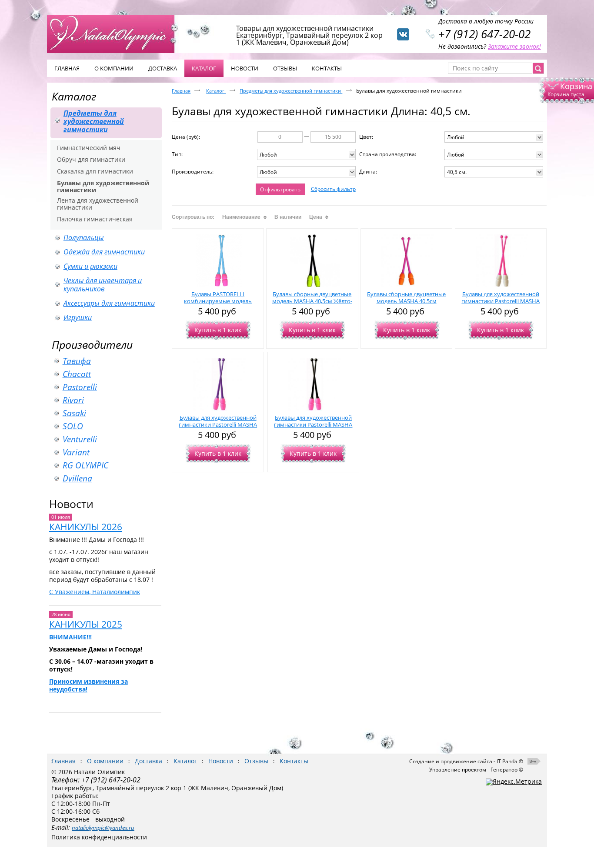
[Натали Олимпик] (115, 33)
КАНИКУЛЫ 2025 (85, 624)
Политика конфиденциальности (99, 837)
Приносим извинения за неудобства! (88, 685)
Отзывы (256, 761)
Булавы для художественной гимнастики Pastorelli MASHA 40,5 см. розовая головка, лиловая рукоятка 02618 (218, 428)
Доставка (148, 761)
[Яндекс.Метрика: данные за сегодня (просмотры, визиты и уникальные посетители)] (514, 781)
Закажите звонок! (514, 46)
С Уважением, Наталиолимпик (94, 592)
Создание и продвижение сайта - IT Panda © (466, 761)
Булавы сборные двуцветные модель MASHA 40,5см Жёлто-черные (312, 301)
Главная (181, 90)
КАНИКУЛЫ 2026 (85, 527)
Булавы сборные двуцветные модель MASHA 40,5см (406, 297)
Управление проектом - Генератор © (476, 769)
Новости (71, 503)
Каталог (204, 68)
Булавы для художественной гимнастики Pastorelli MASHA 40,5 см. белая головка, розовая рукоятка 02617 (500, 304)
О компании (105, 761)
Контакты (294, 761)
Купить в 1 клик (217, 330)
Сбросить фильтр (333, 189)
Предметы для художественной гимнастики (291, 90)
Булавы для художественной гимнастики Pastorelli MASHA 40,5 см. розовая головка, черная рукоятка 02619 (313, 428)
